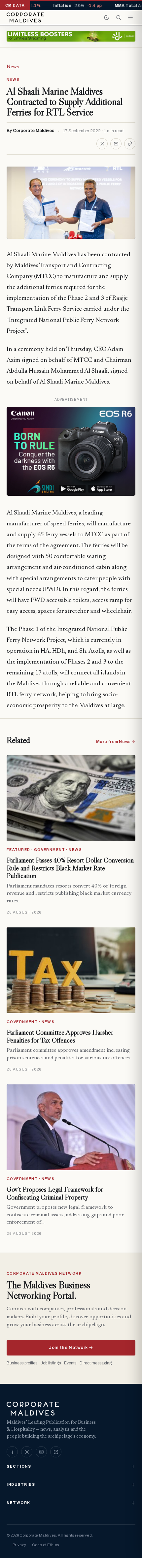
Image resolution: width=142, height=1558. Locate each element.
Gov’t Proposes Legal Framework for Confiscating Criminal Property (55, 1193)
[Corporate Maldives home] (25, 17)
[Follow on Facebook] (12, 1451)
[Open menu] (130, 17)
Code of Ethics (45, 1545)
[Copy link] (129, 143)
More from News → (115, 741)
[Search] (119, 17)
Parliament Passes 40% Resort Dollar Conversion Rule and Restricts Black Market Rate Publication (70, 868)
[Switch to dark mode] (107, 17)
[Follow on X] (26, 1451)
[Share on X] (102, 143)
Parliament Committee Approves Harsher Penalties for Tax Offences (60, 1036)
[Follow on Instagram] (41, 1451)
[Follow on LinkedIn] (55, 1451)
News (13, 67)
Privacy (19, 1545)
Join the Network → (71, 1347)
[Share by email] (116, 143)
